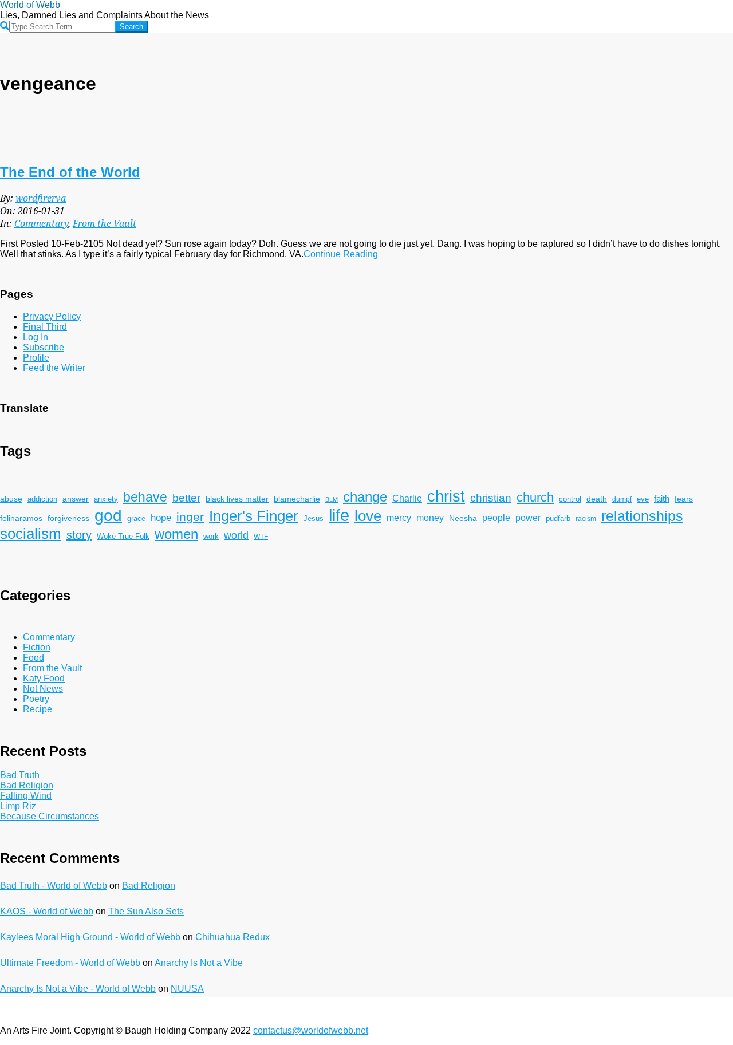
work (211, 537)
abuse (11, 499)
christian (490, 498)
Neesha (463, 518)
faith (661, 498)
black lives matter (237, 498)
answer (75, 498)
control (570, 499)
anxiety (106, 499)
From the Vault (104, 223)
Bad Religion (26, 785)
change (365, 496)
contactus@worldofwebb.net (310, 1030)
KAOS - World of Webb (46, 911)
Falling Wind (26, 795)
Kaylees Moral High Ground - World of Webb (90, 937)
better (186, 498)
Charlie (407, 498)
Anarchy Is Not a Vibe (199, 963)
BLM (331, 499)
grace (136, 519)
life (339, 515)
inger (190, 516)
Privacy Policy (52, 316)
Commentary (41, 223)
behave (145, 497)
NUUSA (187, 988)
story (79, 535)
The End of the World (70, 172)
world (236, 535)
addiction (42, 499)
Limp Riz (18, 806)
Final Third (45, 327)
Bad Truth (20, 775)
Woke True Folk (123, 537)
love (367, 516)
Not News (43, 688)
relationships (642, 516)
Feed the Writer (54, 368)
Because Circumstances (49, 816)
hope (161, 517)
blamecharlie (297, 498)
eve (643, 499)
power (528, 517)
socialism (30, 533)
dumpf (622, 499)
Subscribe (43, 347)
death (596, 498)
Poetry (36, 699)
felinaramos (21, 518)
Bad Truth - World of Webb (53, 885)
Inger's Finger (253, 516)
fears (684, 498)
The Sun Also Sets (146, 911)
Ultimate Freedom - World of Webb (70, 963)
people (496, 518)
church (535, 497)
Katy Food (44, 678)
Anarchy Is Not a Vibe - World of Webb (78, 988)
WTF (261, 536)
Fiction (36, 647)
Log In (35, 337)
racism (586, 518)
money (430, 518)
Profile (36, 357)
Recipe (37, 709)
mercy (399, 517)
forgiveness (68, 518)
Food (33, 658)
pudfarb (558, 519)
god (108, 516)
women (176, 534)
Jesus (314, 519)
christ (446, 496)
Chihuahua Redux (232, 937)
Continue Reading (341, 254)
